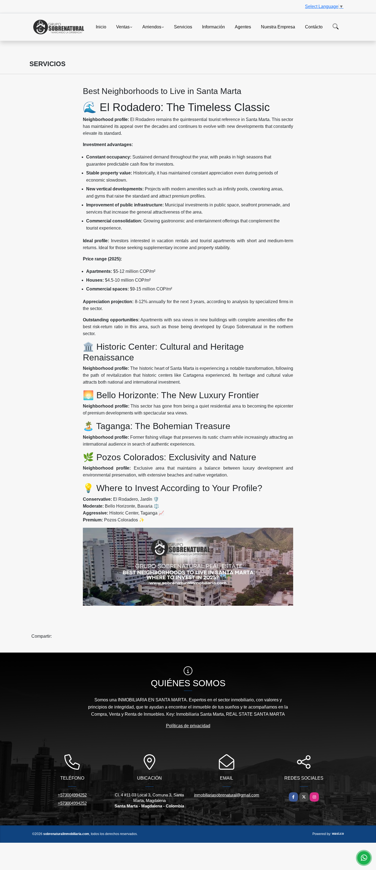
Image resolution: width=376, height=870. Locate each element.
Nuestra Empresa (278, 26)
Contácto (314, 26)
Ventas (123, 26)
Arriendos (151, 26)
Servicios (183, 26)
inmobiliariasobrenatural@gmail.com (226, 795)
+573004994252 (72, 795)
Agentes (243, 26)
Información (213, 26)
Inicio (101, 26)
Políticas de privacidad (188, 725)
